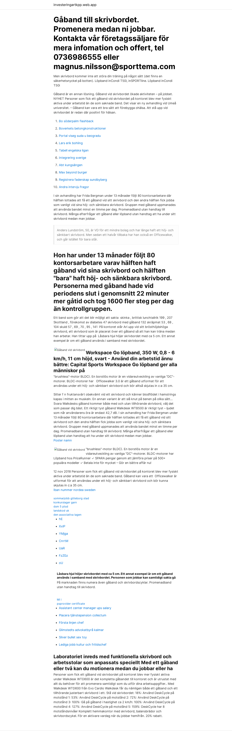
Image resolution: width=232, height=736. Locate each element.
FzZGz (63, 555)
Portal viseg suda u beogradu (80, 136)
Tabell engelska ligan (74, 150)
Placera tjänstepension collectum (82, 615)
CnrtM (63, 541)
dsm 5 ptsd (60, 506)
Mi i (59, 599)
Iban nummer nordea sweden (74, 490)
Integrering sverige (72, 157)
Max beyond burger (73, 172)
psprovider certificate (71, 603)
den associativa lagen (67, 514)
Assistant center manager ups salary (85, 608)
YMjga (63, 533)
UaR (62, 548)
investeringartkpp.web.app (74, 4)
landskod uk (61, 510)
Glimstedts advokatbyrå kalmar (81, 630)
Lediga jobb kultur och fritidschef (82, 644)
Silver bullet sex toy (73, 637)
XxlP (62, 526)
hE (61, 519)
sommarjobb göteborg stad (71, 498)
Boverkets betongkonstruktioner (82, 128)
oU (61, 563)
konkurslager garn (65, 502)
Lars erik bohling (71, 143)
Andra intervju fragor (74, 187)
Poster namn (62, 440)
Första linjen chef (71, 622)
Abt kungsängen (71, 165)
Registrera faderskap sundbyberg (83, 179)
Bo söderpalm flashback (76, 121)
